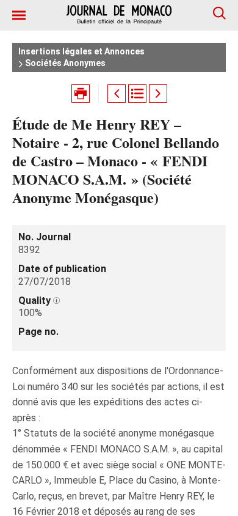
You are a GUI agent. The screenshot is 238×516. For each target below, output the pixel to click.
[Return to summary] (137, 93)
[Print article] (80, 93)
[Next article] (158, 93)
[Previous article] (116, 93)
